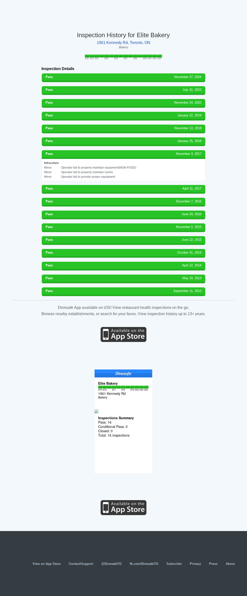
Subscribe (174, 564)
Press (213, 564)
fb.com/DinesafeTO (144, 564)
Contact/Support (81, 564)
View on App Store (47, 564)
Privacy (195, 564)
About (230, 564)
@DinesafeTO (111, 564)
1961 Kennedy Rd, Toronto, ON (123, 43)
